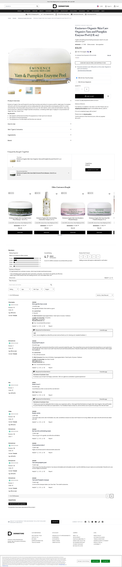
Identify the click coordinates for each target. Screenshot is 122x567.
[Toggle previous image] (9, 53)
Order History (56, 542)
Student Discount (78, 544)
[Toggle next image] (70, 53)
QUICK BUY (20, 232)
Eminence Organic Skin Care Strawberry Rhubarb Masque (73, 218)
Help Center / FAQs (37, 535)
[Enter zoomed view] (69, 82)
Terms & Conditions (99, 539)
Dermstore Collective (79, 540)
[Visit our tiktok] (99, 522)
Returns (34, 539)
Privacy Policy (97, 535)
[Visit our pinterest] (102, 522)
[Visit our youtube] (95, 522)
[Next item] (113, 213)
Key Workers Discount (79, 542)
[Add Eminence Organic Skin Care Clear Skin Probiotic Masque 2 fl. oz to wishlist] (109, 194)
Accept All (105, 561)
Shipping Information (37, 540)
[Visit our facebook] (85, 522)
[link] (108, 6)
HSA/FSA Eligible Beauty (79, 539)
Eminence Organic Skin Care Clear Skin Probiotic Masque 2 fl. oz (99, 218)
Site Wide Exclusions (99, 537)
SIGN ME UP (55, 521)
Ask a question (99, 44)
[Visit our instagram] (92, 522)
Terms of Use (5, 565)
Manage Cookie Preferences (15, 539)
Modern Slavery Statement (101, 540)
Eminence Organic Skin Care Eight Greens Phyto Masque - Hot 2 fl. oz (20, 218)
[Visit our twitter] (89, 522)
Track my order (36, 542)
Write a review (91, 44)
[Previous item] (9, 213)
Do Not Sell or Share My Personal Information (17, 542)
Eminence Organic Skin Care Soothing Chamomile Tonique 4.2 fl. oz (46, 218)
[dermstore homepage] (61, 6)
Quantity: (78, 86)
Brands (14, 18)
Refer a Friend (56, 540)
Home (9, 18)
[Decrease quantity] (77, 89)
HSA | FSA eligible (81, 52)
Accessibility (97, 544)
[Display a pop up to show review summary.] (25, 225)
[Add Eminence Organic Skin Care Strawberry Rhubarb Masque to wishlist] (83, 194)
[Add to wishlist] (108, 96)
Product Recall (98, 542)
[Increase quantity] (86, 89)
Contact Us (35, 537)
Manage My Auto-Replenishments (61, 535)
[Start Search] (37, 6)
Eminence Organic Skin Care (25, 18)
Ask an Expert (76, 537)
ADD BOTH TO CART (93, 170)
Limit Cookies (95, 561)
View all (109, 55)
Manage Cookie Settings (83, 561)
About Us (75, 535)
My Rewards (55, 537)
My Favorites (55, 539)
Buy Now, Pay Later (78, 546)
